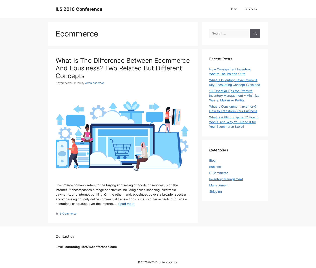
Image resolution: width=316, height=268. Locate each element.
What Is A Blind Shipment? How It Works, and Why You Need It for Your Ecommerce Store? (233, 121)
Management (219, 185)
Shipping (215, 191)
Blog (212, 160)
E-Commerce (68, 213)
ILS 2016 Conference (79, 9)
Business (251, 9)
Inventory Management (226, 179)
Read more (126, 204)
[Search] (255, 33)
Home (234, 9)
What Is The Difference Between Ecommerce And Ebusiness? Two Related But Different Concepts (123, 68)
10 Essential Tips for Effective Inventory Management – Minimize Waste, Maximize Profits (234, 95)
